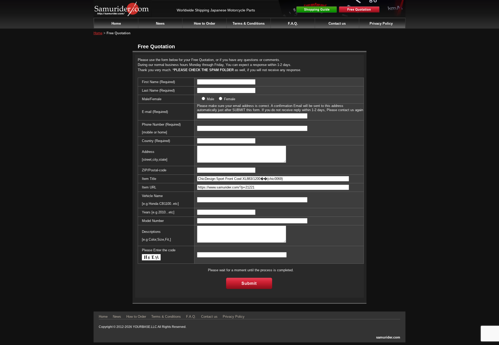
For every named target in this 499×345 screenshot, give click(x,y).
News (160, 23)
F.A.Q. (293, 23)
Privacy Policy (381, 23)
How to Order (204, 23)
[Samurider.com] (122, 13)
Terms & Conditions (249, 23)
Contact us (337, 23)
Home (116, 23)
